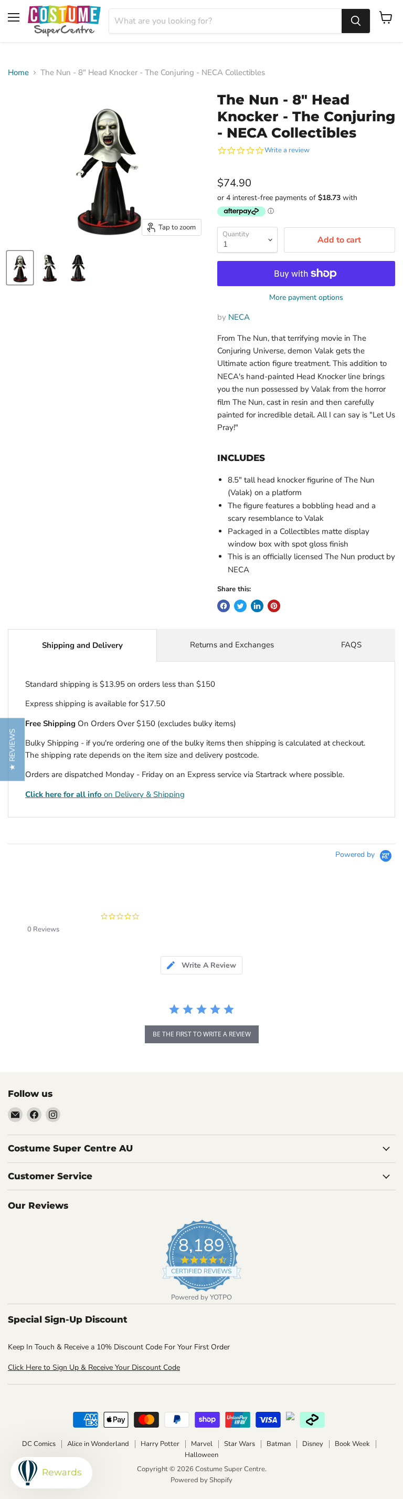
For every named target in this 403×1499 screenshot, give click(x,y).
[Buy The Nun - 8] (20, 268)
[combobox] (225, 21)
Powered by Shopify (201, 1480)
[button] (12, 749)
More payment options (306, 297)
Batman (279, 1444)
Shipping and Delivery (82, 645)
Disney (312, 1444)
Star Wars (239, 1444)
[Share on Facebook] (223, 606)
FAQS (351, 645)
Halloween (201, 1455)
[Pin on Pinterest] (274, 606)
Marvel (202, 1444)
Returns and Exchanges (232, 645)
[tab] (201, 965)
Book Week (352, 1444)
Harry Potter (160, 1444)
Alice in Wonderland (98, 1444)
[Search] (356, 21)
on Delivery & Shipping (105, 794)
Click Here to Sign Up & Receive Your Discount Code (94, 1367)
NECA (239, 317)
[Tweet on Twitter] (240, 606)
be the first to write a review (202, 1034)
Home (18, 72)
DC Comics (39, 1444)
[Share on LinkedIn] (257, 606)
